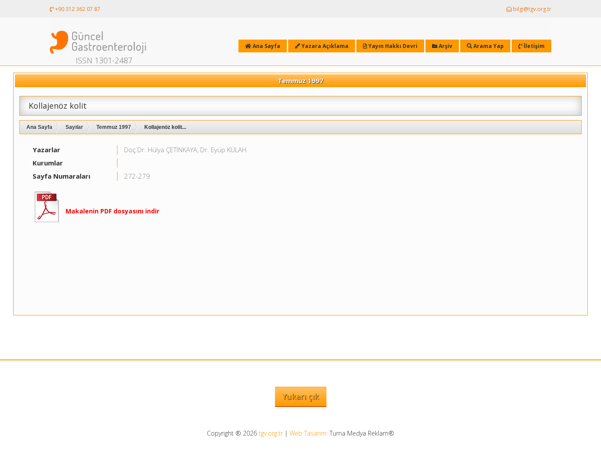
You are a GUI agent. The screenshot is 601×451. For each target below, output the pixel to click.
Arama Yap (488, 46)
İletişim (533, 46)
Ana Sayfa (39, 127)
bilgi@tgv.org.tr (531, 9)
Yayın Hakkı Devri (392, 46)
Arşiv (444, 46)
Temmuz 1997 (113, 127)
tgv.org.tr (271, 433)
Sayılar (74, 127)
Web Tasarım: (309, 433)
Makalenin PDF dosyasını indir (112, 211)
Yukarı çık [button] (300, 396)
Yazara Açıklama (324, 46)
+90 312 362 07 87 (77, 9)
